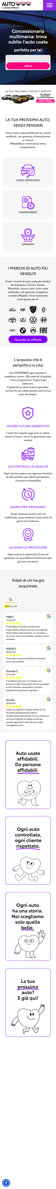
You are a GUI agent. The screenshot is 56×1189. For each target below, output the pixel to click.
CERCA (28, 66)
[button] (6, 1183)
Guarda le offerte (28, 339)
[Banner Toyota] (28, 97)
